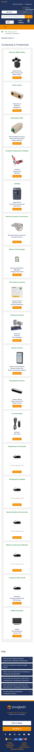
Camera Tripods (17, 399)
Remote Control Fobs (17, 368)
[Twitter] (10, 734)
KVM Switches (17, 600)
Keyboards (17, 596)
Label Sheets (17, 206)
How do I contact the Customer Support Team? (15, 666)
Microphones (17, 103)
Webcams (17, 105)
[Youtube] (29, 734)
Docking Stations (17, 631)
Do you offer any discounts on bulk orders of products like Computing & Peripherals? (16, 679)
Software (17, 169)
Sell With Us (16, 729)
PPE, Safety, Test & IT (11, 31)
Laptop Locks (17, 633)
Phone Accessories (17, 72)
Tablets (17, 629)
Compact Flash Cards (17, 271)
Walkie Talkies (17, 74)
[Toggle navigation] (5, 27)
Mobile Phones (17, 71)
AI (25, 12)
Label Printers (17, 202)
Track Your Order (18, 4)
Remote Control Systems (17, 366)
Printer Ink (17, 333)
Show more (17, 77)
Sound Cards (17, 171)
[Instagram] (14, 734)
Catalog (10, 12)
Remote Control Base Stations (17, 370)
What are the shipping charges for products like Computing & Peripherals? (15, 659)
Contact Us (28, 4)
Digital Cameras (17, 403)
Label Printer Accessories (17, 204)
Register (21, 22)
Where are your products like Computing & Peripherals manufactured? (16, 673)
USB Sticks (17, 270)
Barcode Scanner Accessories (17, 235)
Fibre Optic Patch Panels (17, 138)
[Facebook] (5, 734)
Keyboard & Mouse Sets (17, 598)
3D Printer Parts (17, 302)
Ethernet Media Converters (17, 136)
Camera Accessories (17, 401)
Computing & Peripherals (12, 33)
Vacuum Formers (17, 301)
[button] (28, 21)
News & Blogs (17, 723)
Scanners (17, 335)
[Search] (29, 16)
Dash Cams (17, 434)
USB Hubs (17, 173)
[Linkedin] (19, 734)
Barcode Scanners (17, 237)
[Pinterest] (24, 734)
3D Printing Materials (17, 304)
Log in (20, 20)
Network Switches (17, 140)
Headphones (17, 107)
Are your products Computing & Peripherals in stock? (13, 692)
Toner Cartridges (17, 337)
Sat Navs (17, 432)
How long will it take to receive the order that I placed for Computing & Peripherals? (16, 686)
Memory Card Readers (17, 268)
